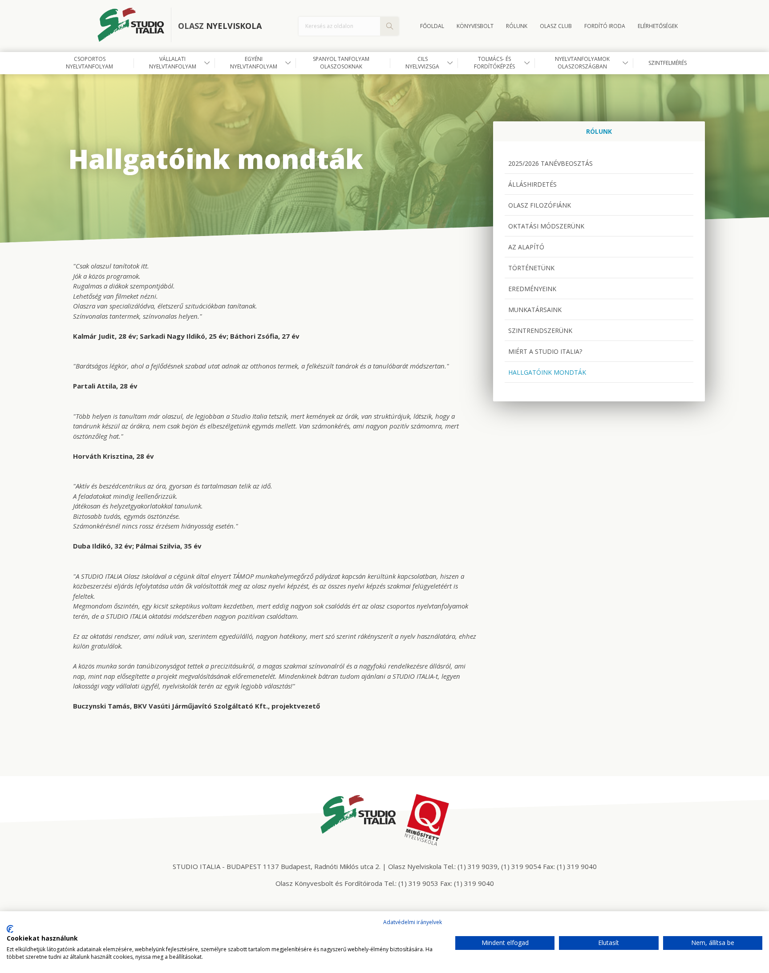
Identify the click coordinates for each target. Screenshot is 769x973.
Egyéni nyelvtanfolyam (253, 62)
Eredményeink (532, 288)
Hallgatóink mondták (547, 372)
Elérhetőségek (658, 26)
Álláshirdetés (532, 184)
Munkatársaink (535, 309)
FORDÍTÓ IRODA (604, 26)
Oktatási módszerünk (546, 226)
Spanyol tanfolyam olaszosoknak (341, 62)
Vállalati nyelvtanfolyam (172, 62)
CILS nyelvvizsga (422, 62)
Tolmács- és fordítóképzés (494, 62)
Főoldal (432, 26)
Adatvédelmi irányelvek (412, 922)
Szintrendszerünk (540, 330)
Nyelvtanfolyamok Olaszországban (582, 62)
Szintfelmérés (667, 63)
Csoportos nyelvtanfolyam (89, 62)
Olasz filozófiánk (539, 205)
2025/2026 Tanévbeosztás (550, 163)
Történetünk (531, 268)
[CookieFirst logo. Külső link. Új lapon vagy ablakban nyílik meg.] (10, 929)
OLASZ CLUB (556, 26)
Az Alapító (526, 247)
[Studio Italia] (134, 26)
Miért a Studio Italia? (545, 351)
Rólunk (516, 26)
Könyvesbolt (475, 26)
